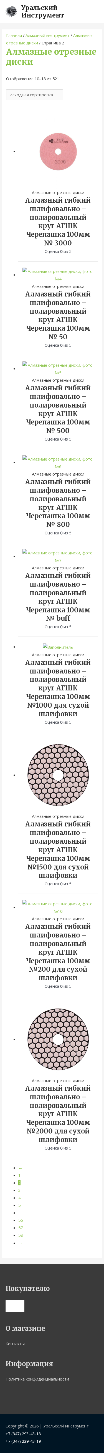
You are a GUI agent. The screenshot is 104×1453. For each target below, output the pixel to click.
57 (20, 1227)
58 (20, 1235)
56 (20, 1220)
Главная (14, 35)
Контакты (15, 1343)
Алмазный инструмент (48, 35)
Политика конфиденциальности (37, 1379)
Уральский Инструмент (42, 11)
